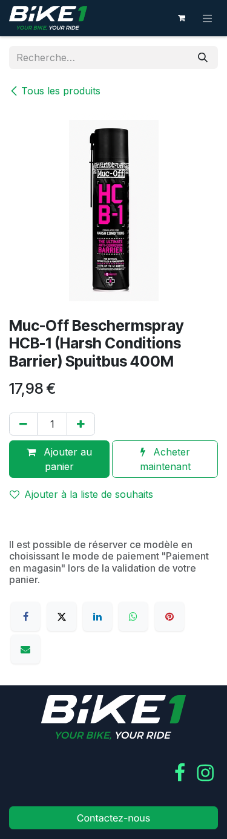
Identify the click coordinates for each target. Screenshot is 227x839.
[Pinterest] (169, 616)
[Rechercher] (203, 57)
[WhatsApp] (133, 616)
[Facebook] (25, 616)
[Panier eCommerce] (181, 18)
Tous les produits (60, 91)
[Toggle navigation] (208, 18)
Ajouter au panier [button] (66, 459)
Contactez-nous (114, 818)
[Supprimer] (23, 424)
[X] (61, 616)
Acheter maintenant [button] (165, 459)
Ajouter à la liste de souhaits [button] (88, 494)
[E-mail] (25, 649)
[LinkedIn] (97, 616)
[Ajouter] (81, 424)
